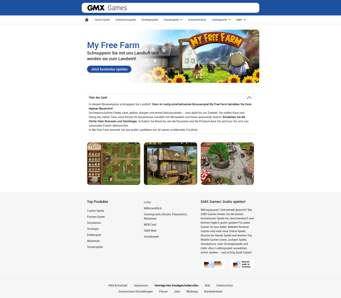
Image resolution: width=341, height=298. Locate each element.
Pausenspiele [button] (171, 19)
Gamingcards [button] (220, 19)
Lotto (147, 202)
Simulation (94, 223)
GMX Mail (150, 231)
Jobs (177, 291)
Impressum (141, 285)
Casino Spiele (102, 19)
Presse (163, 291)
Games (117, 8)
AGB (207, 285)
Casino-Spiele (95, 211)
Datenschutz (224, 285)
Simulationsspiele (125, 19)
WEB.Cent (150, 224)
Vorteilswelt (151, 237)
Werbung (192, 291)
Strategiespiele (149, 19)
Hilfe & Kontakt (118, 285)
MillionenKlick (153, 208)
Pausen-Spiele (96, 217)
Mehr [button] (239, 19)
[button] (109, 69)
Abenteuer (93, 241)
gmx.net (96, 8)
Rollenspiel (94, 235)
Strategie (93, 229)
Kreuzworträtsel (197, 19)
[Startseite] (87, 19)
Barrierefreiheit (213, 291)
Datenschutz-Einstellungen (136, 291)
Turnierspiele (95, 247)
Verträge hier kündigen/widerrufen (176, 285)
